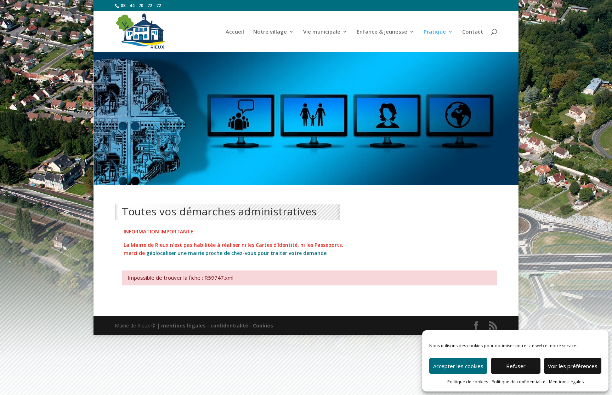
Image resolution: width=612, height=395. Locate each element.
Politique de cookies (467, 382)
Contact (472, 32)
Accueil (235, 32)
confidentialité (229, 325)
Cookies (263, 325)
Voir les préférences (572, 366)
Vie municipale (321, 32)
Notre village (270, 32)
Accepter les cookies (458, 366)
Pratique (435, 32)
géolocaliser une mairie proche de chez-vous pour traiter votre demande (236, 253)
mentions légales (183, 325)
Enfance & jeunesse (382, 32)
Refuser (516, 366)
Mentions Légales (566, 382)
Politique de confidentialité (518, 382)
